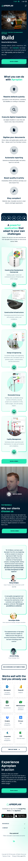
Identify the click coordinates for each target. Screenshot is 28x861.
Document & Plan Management (24, 218)
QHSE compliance (19, 218)
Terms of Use (6, 856)
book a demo (14, 61)
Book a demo (14, 790)
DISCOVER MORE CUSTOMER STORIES (14, 667)
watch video (17, 494)
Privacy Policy (16, 856)
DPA (24, 856)
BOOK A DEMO (14, 461)
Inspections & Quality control (3, 218)
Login (23, 1)
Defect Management (8, 218)
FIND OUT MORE (12, 749)
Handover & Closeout (14, 218)
